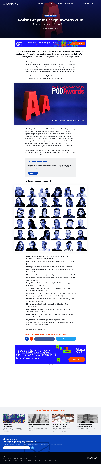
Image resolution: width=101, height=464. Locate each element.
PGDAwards (50, 334)
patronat (65, 334)
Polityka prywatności (44, 456)
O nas (60, 3)
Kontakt (86, 3)
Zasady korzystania (34, 456)
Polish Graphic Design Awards (38, 334)
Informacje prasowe (50, 15)
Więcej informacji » (52, 460)
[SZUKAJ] (97, 3)
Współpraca (69, 3)
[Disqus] (50, 385)
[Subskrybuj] (32, 447)
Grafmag (12, 458)
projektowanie (58, 334)
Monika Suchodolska (81, 431)
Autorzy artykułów (20, 456)
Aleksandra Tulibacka (56, 431)
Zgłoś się (33, 173)
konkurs (27, 334)
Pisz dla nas (12, 456)
